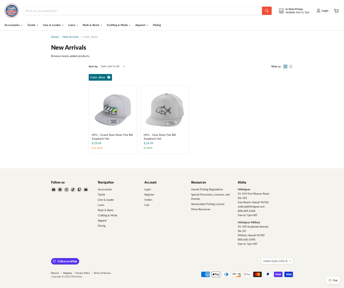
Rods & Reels (91, 25)
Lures (72, 25)
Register (149, 194)
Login (147, 189)
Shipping (67, 273)
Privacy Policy (83, 273)
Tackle (31, 25)
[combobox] (142, 11)
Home (55, 36)
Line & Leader (52, 25)
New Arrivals (71, 36)
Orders (148, 199)
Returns (55, 273)
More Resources (201, 209)
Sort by (93, 66)
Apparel (140, 25)
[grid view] (285, 66)
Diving (157, 25)
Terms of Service (102, 273)
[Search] (267, 11)
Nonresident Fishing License (207, 204)
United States (275, 261)
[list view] (290, 66)
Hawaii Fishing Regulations (207, 189)
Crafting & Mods (117, 25)
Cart (146, 204)
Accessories (12, 25)
